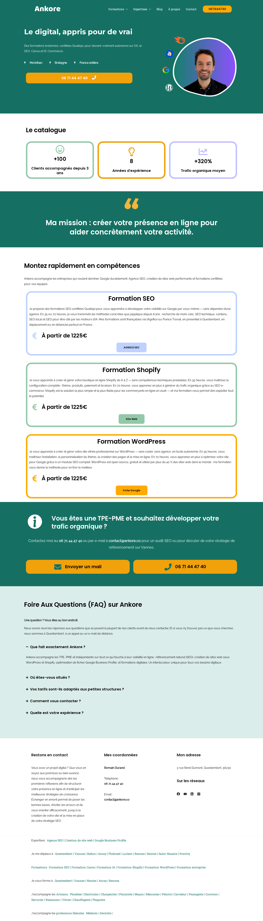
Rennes (140, 854)
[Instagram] (198, 794)
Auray (102, 854)
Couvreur (211, 894)
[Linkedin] (192, 794)
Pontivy (184, 854)
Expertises (140, 9)
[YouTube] (185, 794)
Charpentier (109, 894)
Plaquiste (98, 900)
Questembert (63, 854)
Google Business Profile (110, 840)
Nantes (152, 854)
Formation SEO (59, 867)
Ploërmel (114, 854)
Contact (191, 9)
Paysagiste (196, 894)
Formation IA (106, 867)
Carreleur (180, 894)
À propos (174, 9)
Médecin (92, 913)
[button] (126, 9)
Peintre (167, 894)
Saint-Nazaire (168, 854)
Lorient (127, 854)
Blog (159, 9)
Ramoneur (53, 900)
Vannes (79, 854)
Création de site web (78, 840)
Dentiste (105, 913)
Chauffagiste (81, 900)
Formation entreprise (191, 867)
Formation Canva (83, 867)
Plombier (76, 894)
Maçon (139, 894)
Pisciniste (125, 894)
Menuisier (153, 894)
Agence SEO (55, 840)
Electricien (91, 894)
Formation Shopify (130, 867)
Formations (116, 9)
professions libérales (70, 913)
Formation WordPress (160, 867)
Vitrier (66, 900)
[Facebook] (178, 794)
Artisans (62, 894)
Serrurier (37, 900)
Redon (91, 854)
